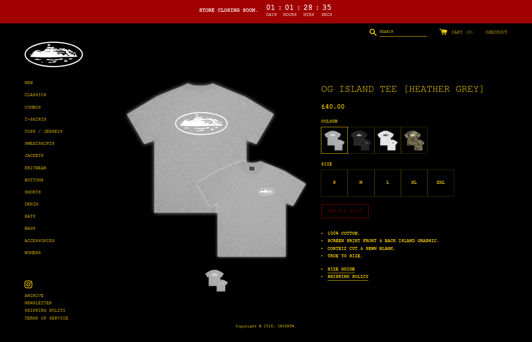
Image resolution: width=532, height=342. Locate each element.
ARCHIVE (34, 295)
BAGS (30, 228)
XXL (441, 182)
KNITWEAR (35, 168)
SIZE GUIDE (341, 269)
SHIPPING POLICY (45, 310)
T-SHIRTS (35, 119)
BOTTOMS (34, 180)
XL (414, 182)
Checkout (496, 32)
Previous (125, 169)
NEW (29, 83)
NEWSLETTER (38, 303)
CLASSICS (35, 95)
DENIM (31, 204)
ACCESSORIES (40, 241)
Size (326, 164)
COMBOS (33, 107)
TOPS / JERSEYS (44, 131)
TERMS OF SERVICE (46, 318)
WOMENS (33, 253)
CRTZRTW (286, 326)
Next (308, 169)
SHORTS (33, 192)
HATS (30, 216)
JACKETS (34, 155)
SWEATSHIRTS (40, 143)
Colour (329, 121)
